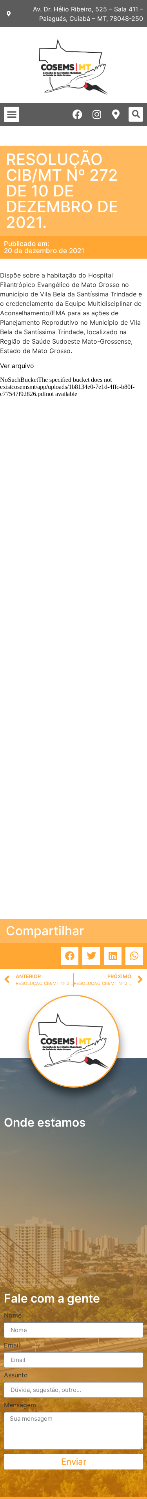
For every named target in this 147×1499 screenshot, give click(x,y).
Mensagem (20, 1405)
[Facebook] (77, 114)
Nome (13, 1315)
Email (12, 1345)
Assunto (16, 1375)
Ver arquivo (17, 366)
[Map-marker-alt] (116, 114)
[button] (11, 114)
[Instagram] (97, 114)
